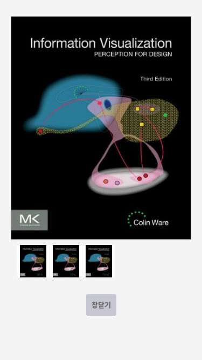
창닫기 (101, 305)
